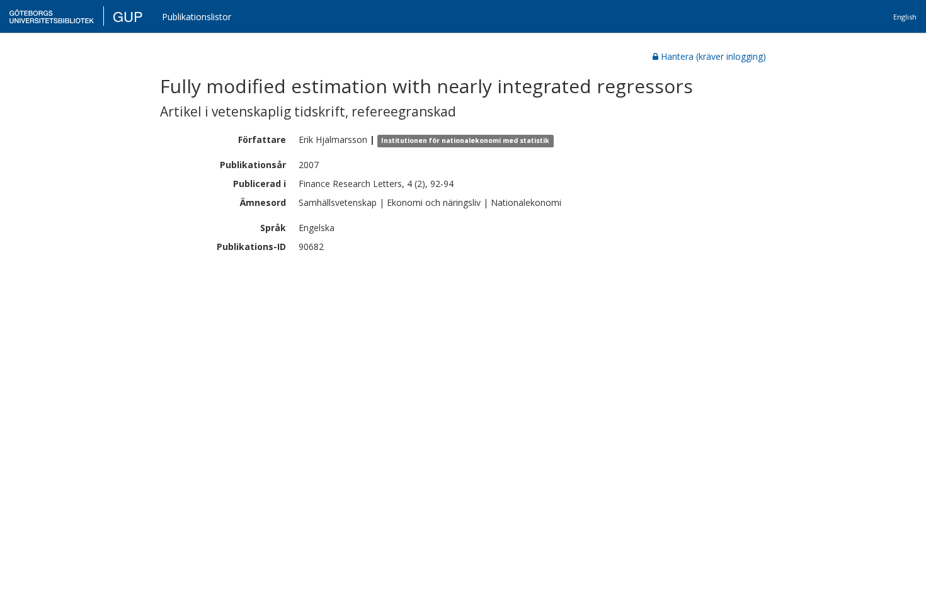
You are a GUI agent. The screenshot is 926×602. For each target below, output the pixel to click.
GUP (128, 16)
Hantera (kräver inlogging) (713, 56)
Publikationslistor (196, 17)
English (905, 16)
